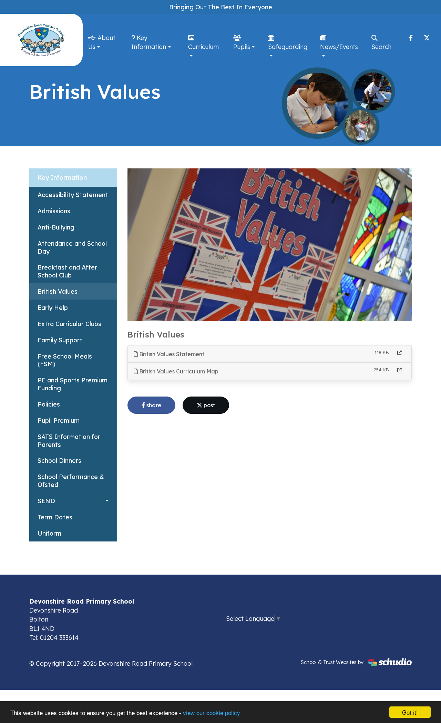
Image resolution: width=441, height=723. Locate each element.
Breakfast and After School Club (67, 271)
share (153, 405)
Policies (49, 404)
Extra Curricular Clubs (69, 324)
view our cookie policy (211, 712)
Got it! (410, 712)
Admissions (54, 211)
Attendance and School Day (72, 247)
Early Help (53, 307)
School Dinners (59, 460)
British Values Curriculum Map (178, 371)
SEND (46, 501)
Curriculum (203, 46)
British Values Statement (171, 354)
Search (381, 46)
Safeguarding (287, 46)
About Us (101, 42)
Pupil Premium (59, 420)
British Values (58, 291)
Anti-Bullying (56, 227)
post (208, 405)
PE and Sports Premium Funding (72, 384)
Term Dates (55, 517)
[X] (426, 37)
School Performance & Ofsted (71, 480)
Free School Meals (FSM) (65, 360)
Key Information (148, 42)
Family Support (60, 340)
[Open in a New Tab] (399, 353)
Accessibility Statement (73, 194)
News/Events (339, 46)
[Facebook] (410, 37)
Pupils (241, 46)
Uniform (49, 533)
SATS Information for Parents (69, 440)
